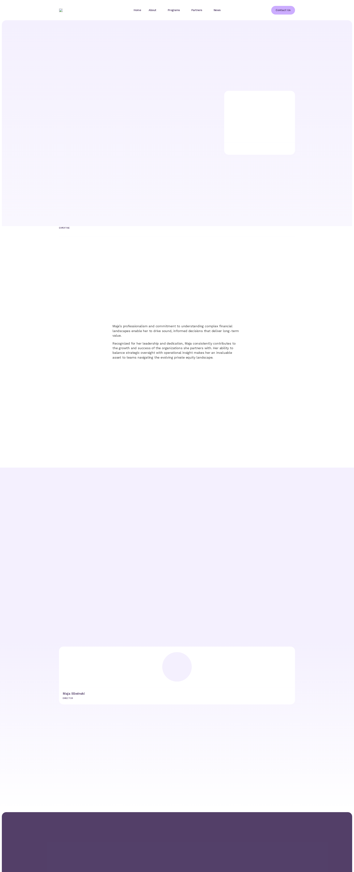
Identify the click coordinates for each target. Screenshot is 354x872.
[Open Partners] (205, 10)
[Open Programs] (183, 10)
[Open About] (159, 10)
